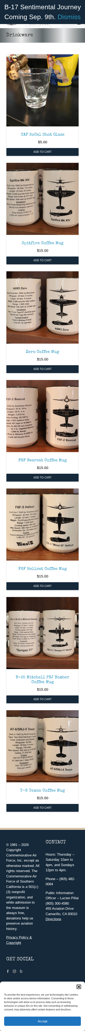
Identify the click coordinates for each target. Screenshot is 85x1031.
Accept (42, 1021)
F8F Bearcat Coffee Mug (42, 460)
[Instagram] (14, 971)
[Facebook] (7, 971)
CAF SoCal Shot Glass (42, 135)
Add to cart (42, 151)
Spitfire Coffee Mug (43, 243)
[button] (79, 987)
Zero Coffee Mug (42, 352)
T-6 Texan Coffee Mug (42, 791)
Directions (53, 919)
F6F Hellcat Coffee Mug (42, 569)
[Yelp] (21, 971)
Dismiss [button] (69, 17)
